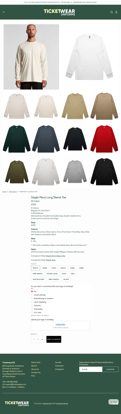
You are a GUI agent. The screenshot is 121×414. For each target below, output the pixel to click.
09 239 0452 (66, 2)
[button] (3, 12)
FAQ (33, 376)
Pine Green (38, 274)
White (36, 268)
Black (67, 280)
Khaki (64, 268)
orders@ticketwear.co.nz (85, 2)
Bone (46, 268)
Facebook (59, 366)
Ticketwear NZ (46, 403)
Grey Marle (55, 280)
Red (73, 274)
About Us (35, 369)
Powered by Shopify (62, 403)
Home (4, 191)
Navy (65, 274)
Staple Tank (51, 260)
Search (34, 366)
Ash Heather (39, 280)
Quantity (34, 334)
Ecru (55, 268)
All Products (13, 191)
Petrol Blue (53, 274)
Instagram (59, 369)
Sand (73, 268)
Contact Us (36, 372)
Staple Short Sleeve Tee (55, 256)
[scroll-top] (116, 409)
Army (82, 268)
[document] (60, 106)
